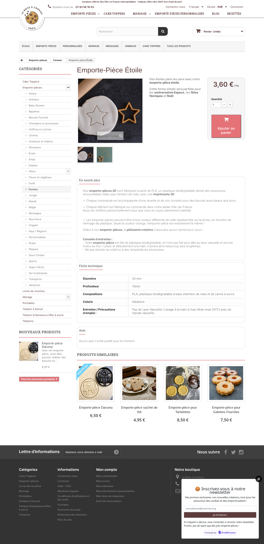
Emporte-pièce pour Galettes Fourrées (226, 410)
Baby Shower (36, 105)
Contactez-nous (175, 6)
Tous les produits (179, 46)
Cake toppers (114, 13)
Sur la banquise (37, 273)
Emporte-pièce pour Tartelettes (183, 410)
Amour (32, 93)
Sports (32, 261)
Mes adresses (104, 486)
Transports (35, 279)
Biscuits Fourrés (38, 117)
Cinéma (33, 135)
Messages (112, 46)
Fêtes (32, 171)
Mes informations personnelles (115, 491)
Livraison (63, 481)
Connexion (236, 6)
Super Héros (36, 267)
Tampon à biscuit (33, 309)
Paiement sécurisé (69, 509)
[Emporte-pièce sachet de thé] (139, 383)
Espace (32, 165)
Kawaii (32, 201)
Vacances (34, 285)
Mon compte (106, 470)
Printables (29, 303)
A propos (63, 504)
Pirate (32, 243)
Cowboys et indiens (40, 141)
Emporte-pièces (83, 13)
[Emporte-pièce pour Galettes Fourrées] (226, 383)
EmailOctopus (228, 533)
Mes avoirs (103, 481)
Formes (33, 189)
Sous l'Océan (36, 255)
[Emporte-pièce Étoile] (85, 154)
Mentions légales (68, 491)
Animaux (130, 46)
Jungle (32, 195)
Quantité (216, 99)
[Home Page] (21, 60)
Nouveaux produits (39, 332)
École (26, 46)
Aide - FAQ (64, 486)
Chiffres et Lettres (39, 129)
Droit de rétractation (108, 501)
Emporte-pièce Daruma (95, 407)
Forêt (31, 183)
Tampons (28, 320)
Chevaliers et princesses (43, 123)
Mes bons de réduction (110, 496)
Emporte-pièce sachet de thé (139, 410)
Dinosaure (34, 147)
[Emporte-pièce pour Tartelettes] (183, 383)
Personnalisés (72, 46)
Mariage (139, 13)
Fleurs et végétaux (40, 177)
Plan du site (65, 519)
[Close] (258, 479)
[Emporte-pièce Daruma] (96, 383)
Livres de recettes (34, 291)
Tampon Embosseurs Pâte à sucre (43, 315)
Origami (33, 225)
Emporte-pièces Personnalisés (179, 13)
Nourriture (34, 219)
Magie (32, 207)
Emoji (31, 159)
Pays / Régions (37, 231)
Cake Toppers (151, 46)
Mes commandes (106, 476)
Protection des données (72, 514)
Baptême (33, 111)
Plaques (33, 249)
